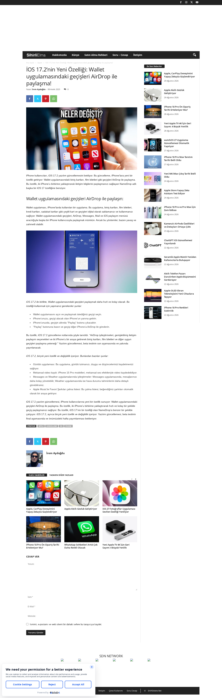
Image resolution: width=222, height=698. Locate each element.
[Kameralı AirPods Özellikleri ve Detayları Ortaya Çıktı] (152, 228)
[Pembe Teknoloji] (138, 666)
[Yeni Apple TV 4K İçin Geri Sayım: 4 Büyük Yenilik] (120, 529)
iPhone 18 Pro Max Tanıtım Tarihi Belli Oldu (178, 158)
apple (41, 426)
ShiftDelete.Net (154, 690)
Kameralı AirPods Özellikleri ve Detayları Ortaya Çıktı (179, 225)
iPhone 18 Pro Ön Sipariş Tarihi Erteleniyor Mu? (42, 546)
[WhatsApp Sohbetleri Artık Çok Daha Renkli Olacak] (81, 529)
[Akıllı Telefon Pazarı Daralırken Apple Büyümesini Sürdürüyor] (152, 278)
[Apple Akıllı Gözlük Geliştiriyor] (81, 493)
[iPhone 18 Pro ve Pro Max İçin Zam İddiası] (152, 211)
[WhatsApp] (53, 98)
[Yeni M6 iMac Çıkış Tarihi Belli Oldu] (152, 178)
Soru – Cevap (120, 55)
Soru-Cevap (132, 690)
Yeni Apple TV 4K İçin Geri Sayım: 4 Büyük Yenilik (116, 546)
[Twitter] (192, 2)
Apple (39, 62)
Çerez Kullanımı (116, 690)
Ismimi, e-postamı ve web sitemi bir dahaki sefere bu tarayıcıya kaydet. (66, 624)
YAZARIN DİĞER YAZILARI (61, 475)
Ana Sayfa (30, 62)
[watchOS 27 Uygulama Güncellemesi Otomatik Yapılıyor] (152, 144)
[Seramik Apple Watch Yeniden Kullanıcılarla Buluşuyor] (152, 261)
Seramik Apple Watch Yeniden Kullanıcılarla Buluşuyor (180, 258)
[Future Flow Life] (155, 666)
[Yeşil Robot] (103, 666)
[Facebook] (181, 2)
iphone (68, 426)
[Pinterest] (45, 98)
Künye (75, 55)
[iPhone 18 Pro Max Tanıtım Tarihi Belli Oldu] (152, 161)
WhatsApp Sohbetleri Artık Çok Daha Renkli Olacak (80, 546)
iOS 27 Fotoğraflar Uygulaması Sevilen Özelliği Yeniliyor (119, 510)
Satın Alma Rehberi (95, 55)
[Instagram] (186, 2)
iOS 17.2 (31, 301)
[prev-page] (131, 479)
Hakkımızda (59, 55)
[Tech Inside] (121, 666)
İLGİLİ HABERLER (36, 475)
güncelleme (51, 426)
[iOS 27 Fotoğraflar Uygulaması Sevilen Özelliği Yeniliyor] (120, 493)
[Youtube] (197, 2)
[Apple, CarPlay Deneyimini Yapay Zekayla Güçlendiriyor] (43, 493)
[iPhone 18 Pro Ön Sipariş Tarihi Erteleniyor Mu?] (43, 529)
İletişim (137, 55)
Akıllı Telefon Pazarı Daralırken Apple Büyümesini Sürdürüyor (180, 276)
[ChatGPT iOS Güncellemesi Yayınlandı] (152, 245)
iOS (61, 426)
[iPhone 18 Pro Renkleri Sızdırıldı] (152, 312)
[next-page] (135, 479)
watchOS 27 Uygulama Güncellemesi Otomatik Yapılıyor (176, 143)
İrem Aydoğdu (38, 89)
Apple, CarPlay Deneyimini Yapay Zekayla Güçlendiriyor (41, 510)
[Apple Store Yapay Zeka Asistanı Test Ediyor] (152, 195)
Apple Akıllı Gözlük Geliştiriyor (80, 508)
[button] (194, 55)
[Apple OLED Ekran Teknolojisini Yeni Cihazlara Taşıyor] (152, 295)
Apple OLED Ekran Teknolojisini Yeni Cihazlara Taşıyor (179, 293)
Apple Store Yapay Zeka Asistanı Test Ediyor (176, 192)
